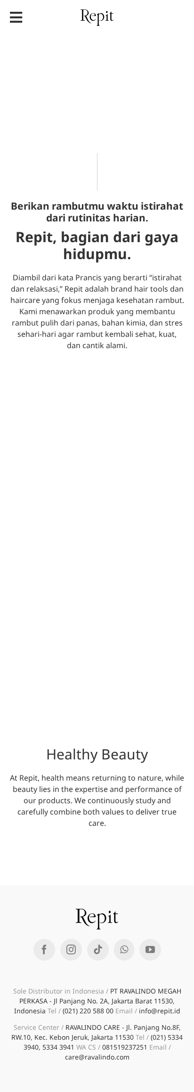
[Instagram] (71, 950)
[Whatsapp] (124, 950)
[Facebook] (44, 950)
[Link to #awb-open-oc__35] (16, 17)
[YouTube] (150, 950)
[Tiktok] (98, 950)
